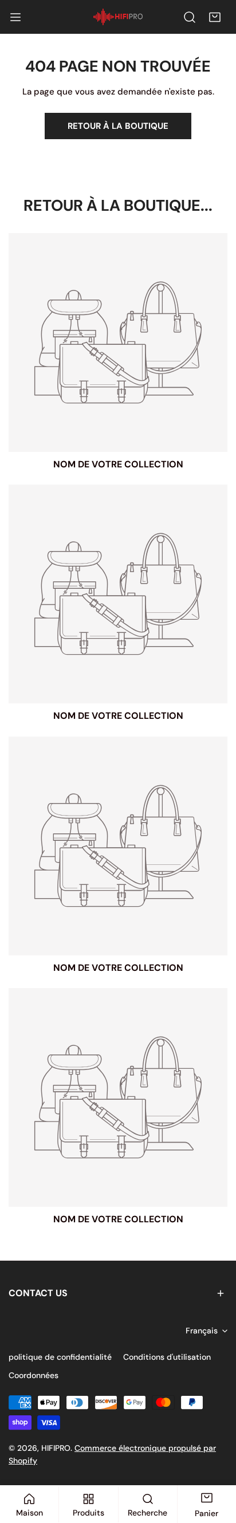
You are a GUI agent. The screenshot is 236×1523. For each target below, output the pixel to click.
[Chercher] (189, 17)
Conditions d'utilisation (167, 1357)
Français (202, 1330)
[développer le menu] (15, 17)
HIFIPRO (55, 1448)
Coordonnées (33, 1375)
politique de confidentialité (60, 1357)
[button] (214, 17)
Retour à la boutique (118, 126)
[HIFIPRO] (118, 17)
